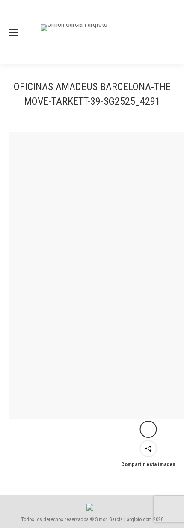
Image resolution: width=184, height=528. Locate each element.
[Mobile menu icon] (14, 32)
